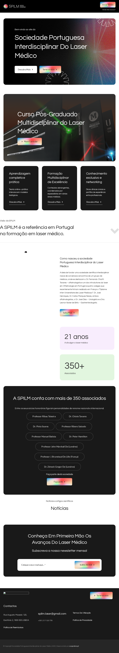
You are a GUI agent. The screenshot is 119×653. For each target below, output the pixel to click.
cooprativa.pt (74, 646)
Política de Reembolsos (13, 627)
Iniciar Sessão (107, 4)
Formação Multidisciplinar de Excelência (58, 178)
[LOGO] (14, 5)
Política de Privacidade (82, 620)
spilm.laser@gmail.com (52, 613)
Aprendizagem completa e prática (19, 178)
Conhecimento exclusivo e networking (96, 178)
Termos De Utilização (82, 613)
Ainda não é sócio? (109, 10)
